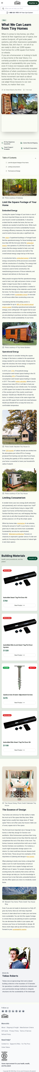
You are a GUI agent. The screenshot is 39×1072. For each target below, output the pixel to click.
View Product (18, 605)
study (7, 238)
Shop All (31, 558)
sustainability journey (19, 929)
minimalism (21, 523)
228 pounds (10, 451)
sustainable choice (21, 295)
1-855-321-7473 (14, 12)
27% (12, 371)
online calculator (21, 381)
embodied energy (23, 258)
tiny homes (30, 856)
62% (13, 376)
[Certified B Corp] (4, 1056)
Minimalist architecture (16, 534)
